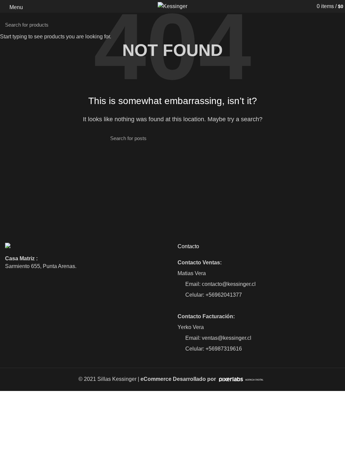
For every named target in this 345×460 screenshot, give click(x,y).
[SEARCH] (335, 24)
